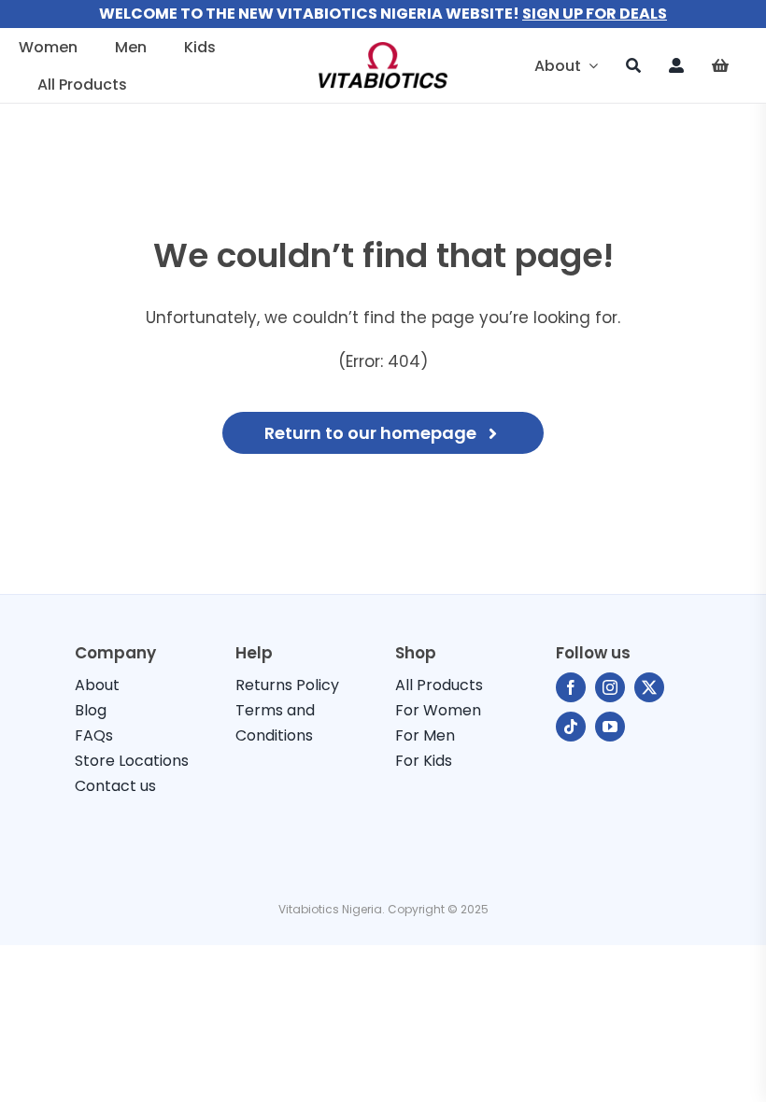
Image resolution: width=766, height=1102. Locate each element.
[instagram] (610, 687)
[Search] (633, 65)
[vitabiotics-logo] (383, 49)
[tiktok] (571, 727)
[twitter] (649, 687)
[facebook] (571, 687)
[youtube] (610, 727)
